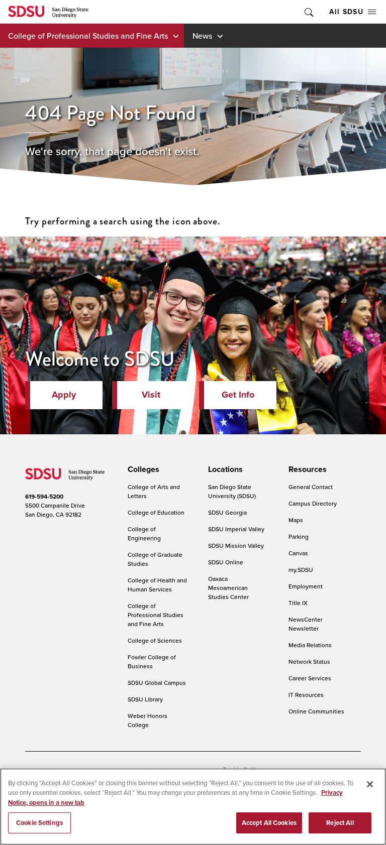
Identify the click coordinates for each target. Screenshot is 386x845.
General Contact (310, 486)
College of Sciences (155, 640)
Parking (298, 536)
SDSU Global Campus (157, 682)
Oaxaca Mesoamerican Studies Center (228, 587)
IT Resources (306, 694)
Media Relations (310, 645)
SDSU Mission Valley (236, 545)
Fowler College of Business (152, 661)
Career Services (309, 678)
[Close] (370, 784)
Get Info (238, 394)
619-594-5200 (44, 496)
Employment (305, 586)
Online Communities (316, 711)
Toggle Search (308, 12)
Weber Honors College (147, 720)
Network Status (309, 661)
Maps (295, 520)
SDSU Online (225, 562)
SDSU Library (145, 699)
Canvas (298, 553)
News (202, 35)
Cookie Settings (39, 822)
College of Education (156, 512)
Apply (64, 394)
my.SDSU (300, 569)
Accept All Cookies (269, 822)
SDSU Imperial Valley (236, 529)
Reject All (339, 822)
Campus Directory (312, 503)
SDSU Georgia (227, 512)
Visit (151, 394)
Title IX (298, 602)
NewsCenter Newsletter (305, 624)
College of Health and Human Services (157, 584)
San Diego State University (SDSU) (232, 491)
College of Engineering (144, 533)
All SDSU (346, 12)
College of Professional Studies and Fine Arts (88, 35)
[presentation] (142, 469)
